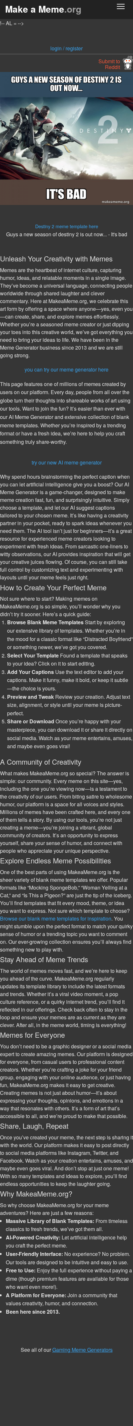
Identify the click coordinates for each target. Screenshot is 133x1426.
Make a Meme (43, 8)
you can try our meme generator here (66, 369)
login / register (66, 48)
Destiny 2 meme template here (66, 226)
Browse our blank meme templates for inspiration (55, 918)
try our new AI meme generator (67, 462)
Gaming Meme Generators (82, 1349)
